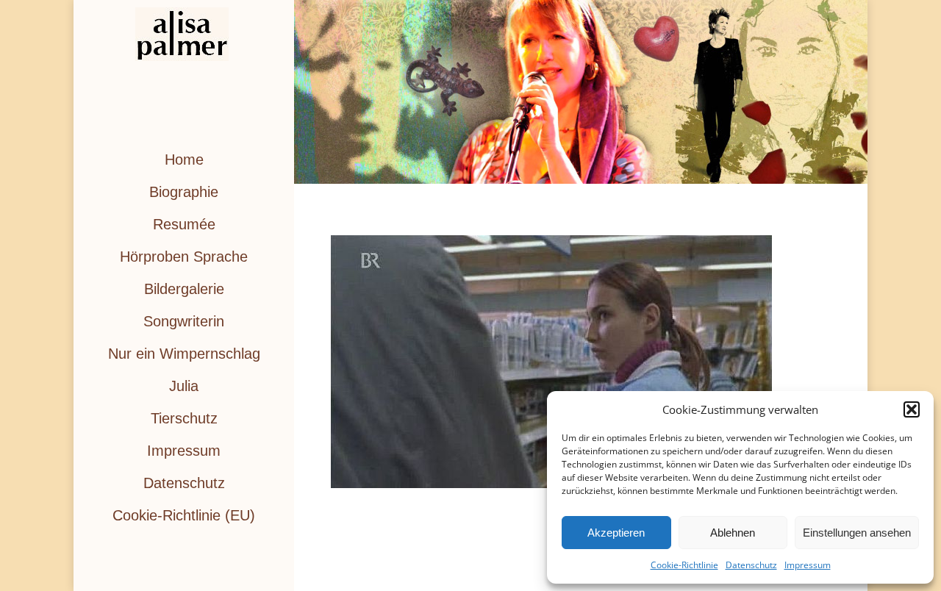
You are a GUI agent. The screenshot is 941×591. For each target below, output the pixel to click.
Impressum (807, 565)
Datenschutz (751, 565)
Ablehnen (732, 532)
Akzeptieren (616, 532)
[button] (911, 409)
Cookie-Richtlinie (684, 565)
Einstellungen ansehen (857, 532)
